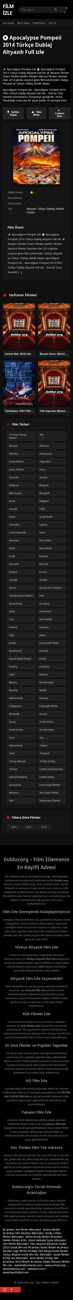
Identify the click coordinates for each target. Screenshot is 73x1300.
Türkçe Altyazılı (17, 761)
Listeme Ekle (59, 115)
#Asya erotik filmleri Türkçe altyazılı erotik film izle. (35, 1252)
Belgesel (14, 485)
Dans (42, 532)
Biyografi (44, 493)
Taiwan (43, 745)
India (12, 611)
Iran (11, 619)
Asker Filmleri (16, 469)
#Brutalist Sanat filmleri (54, 1254)
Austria (43, 477)
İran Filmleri (45, 619)
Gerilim (43, 579)
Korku (42, 658)
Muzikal (13, 690)
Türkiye (13, 769)
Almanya (44, 445)
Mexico (13, 682)
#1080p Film (36, 1251)
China (12, 516)
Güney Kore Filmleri (50, 587)
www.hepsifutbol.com (16, 1272)
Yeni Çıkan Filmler (49, 792)
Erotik (12, 556)
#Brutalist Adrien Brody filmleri (31, 1236)
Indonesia (45, 611)
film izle (7, 1265)
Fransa (43, 572)
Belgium (44, 485)
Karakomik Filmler (49, 643)
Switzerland (15, 745)
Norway (43, 698)
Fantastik (14, 564)
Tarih (12, 753)
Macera (43, 674)
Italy (11, 635)
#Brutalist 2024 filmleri (30, 1258)
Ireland (13, 627)
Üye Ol (52, 23)
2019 (44, 827)
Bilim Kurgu (15, 493)
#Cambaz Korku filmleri (42, 1247)
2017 (29, 827)
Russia (43, 714)
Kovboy (13, 666)
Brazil (12, 501)
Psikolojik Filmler (48, 706)
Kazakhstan (15, 650)
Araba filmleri (16, 461)
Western (14, 792)
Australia (14, 477)
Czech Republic (17, 532)
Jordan (12, 643)
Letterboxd (39, 23)
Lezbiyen (44, 666)
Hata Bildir (37, 113)
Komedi (43, 650)
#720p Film (52, 1258)
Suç (41, 737)
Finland (13, 572)
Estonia (43, 556)
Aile (41, 434)
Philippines (15, 706)
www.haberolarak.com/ (28, 1265)
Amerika (13, 453)
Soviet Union (46, 729)
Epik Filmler (45, 548)
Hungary (44, 603)
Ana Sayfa (8, 23)
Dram (12, 548)
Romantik (14, 714)
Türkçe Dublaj (46, 208)
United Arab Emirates (51, 769)
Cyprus (43, 524)
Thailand (44, 753)
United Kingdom (18, 777)
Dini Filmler (45, 540)
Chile (42, 508)
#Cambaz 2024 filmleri (17, 1261)
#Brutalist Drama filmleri (44, 1229)
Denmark (14, 540)
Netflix (43, 690)
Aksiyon (31, 208)
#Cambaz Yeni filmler (16, 1229)
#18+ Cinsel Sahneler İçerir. (37, 1240)
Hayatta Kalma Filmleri (21, 595)
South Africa (46, 721)
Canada (13, 508)
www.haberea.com (14, 1269)
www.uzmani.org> (55, 1265)
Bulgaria (44, 501)
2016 (13, 827)
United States (47, 777)
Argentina (45, 461)
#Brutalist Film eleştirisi (32, 1244)
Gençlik (13, 579)
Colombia (14, 524)
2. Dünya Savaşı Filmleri (17, 436)
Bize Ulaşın (23, 23)
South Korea (16, 729)
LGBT (12, 674)
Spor (11, 737)
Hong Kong (15, 603)
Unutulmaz (15, 784)
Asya (42, 469)
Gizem (12, 587)
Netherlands (16, 698)
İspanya (43, 627)
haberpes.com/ (37, 1269)
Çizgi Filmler (46, 516)
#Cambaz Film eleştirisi (17, 1233)
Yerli (11, 800)
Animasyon (45, 453)
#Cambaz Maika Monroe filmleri (50, 1261)
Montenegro (46, 682)
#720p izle (9, 1258)
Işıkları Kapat (14, 113)
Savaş (12, 721)
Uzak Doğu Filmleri (49, 784)
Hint (41, 595)
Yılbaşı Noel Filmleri (50, 800)
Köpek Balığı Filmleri (20, 658)
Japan (42, 635)
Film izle (8, 9)
